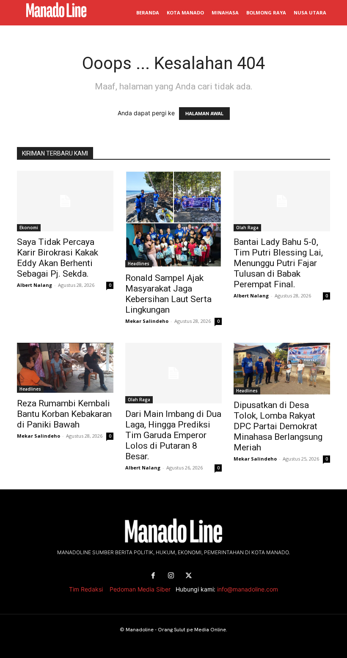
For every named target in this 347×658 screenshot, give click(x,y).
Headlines (138, 264)
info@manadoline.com (247, 589)
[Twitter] (189, 576)
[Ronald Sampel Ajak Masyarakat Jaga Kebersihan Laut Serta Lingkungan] (173, 219)
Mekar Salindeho (146, 321)
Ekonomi (28, 227)
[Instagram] (171, 576)
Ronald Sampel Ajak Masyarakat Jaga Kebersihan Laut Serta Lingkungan (168, 294)
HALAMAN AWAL (204, 114)
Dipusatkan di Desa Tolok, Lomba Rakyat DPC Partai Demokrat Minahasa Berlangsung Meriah (278, 426)
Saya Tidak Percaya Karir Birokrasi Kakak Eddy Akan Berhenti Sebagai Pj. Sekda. (57, 258)
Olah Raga (247, 227)
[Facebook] (153, 576)
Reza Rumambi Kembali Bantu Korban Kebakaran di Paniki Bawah (64, 414)
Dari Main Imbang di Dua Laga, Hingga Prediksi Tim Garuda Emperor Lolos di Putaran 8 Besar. (173, 435)
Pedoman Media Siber (140, 589)
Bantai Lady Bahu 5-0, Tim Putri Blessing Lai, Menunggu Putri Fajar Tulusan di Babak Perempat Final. (278, 263)
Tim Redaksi (86, 589)
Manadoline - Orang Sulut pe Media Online (176, 629)
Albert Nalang (34, 285)
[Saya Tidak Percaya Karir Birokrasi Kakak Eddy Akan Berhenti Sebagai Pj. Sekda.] (65, 201)
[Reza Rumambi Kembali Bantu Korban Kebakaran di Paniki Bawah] (65, 368)
